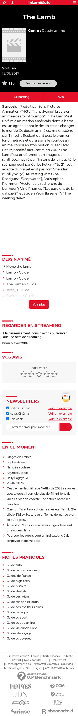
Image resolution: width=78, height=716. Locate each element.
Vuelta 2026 (15, 483)
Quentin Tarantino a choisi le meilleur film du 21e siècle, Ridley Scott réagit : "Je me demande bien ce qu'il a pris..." (41, 515)
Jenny (11, 290)
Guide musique (17, 612)
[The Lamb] (14, 45)
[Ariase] (20, 711)
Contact (16, 660)
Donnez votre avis (38, 83)
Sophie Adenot (17, 462)
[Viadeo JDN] (57, 702)
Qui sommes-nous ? (17, 656)
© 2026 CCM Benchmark (59, 668)
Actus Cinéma (19, 413)
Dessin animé (53, 31)
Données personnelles (17, 664)
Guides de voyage (19, 633)
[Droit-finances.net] (57, 694)
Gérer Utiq (67, 664)
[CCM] (57, 686)
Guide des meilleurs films (25, 607)
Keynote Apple (17, 473)
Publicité (68, 656)
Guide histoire (16, 586)
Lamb (11, 272)
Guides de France (19, 576)
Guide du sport (17, 617)
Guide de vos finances (22, 570)
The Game (15, 284)
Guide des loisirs (18, 596)
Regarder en (22, 97)
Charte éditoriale (51, 656)
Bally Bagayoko (17, 478)
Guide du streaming (21, 623)
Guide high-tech (18, 581)
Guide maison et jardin (23, 602)
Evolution (14, 296)
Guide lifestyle (17, 591)
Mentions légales (13, 668)
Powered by (7, 343)
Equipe (35, 656)
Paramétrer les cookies (46, 664)
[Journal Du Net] (20, 694)
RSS (46, 660)
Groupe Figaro (34, 668)
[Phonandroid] (57, 711)
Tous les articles (32, 660)
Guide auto (14, 565)
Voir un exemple (60, 408)
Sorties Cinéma (19, 408)
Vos (61, 97)
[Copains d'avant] (20, 702)
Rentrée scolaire (18, 467)
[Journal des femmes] (20, 686)
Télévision (16, 419)
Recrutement (58, 660)
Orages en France (19, 457)
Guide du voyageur (20, 638)
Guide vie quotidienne (22, 628)
